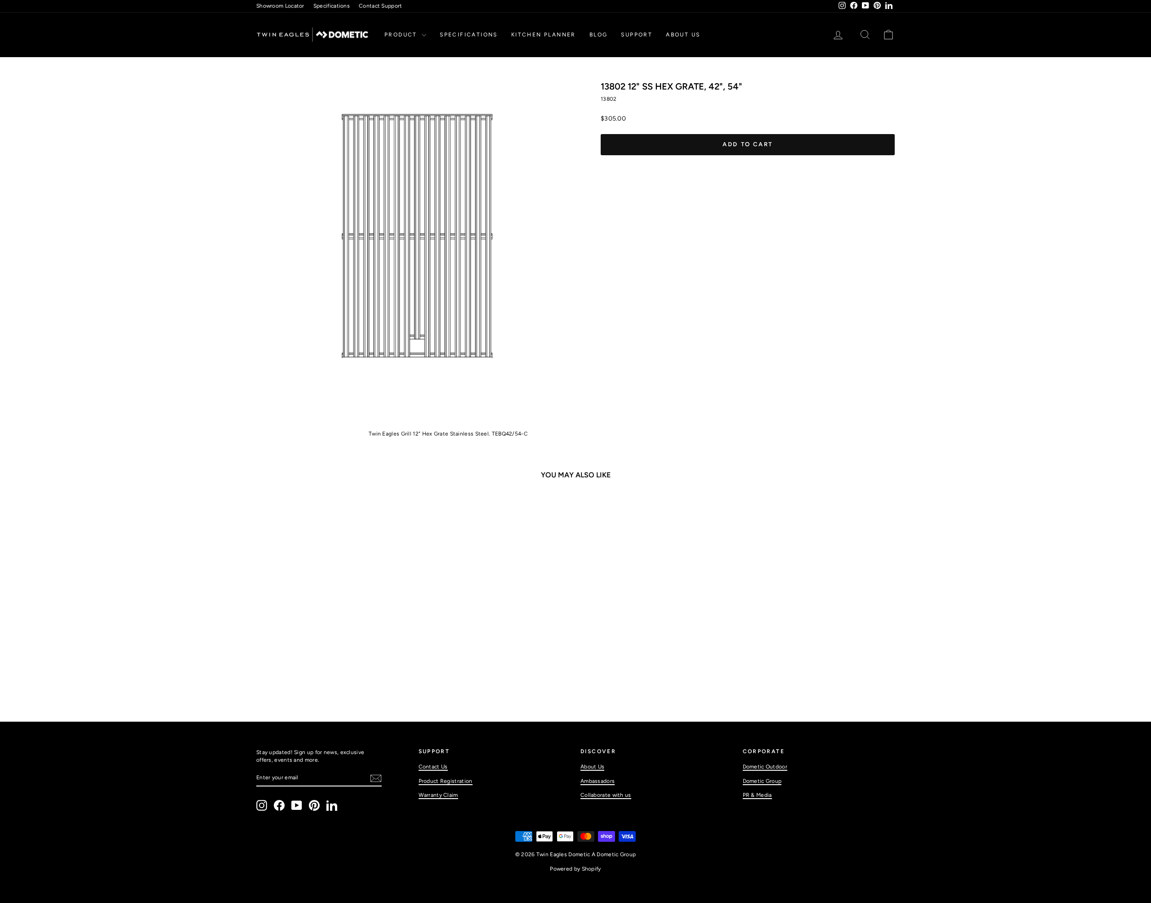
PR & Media (757, 795)
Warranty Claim (438, 795)
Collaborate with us (605, 795)
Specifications (331, 6)
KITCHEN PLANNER (543, 34)
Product (401, 34)
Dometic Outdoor (765, 767)
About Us (683, 34)
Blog (598, 34)
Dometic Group (762, 781)
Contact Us (433, 767)
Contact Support (380, 6)
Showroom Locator (280, 6)
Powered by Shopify (575, 869)
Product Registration (446, 781)
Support (636, 34)
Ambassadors (597, 781)
